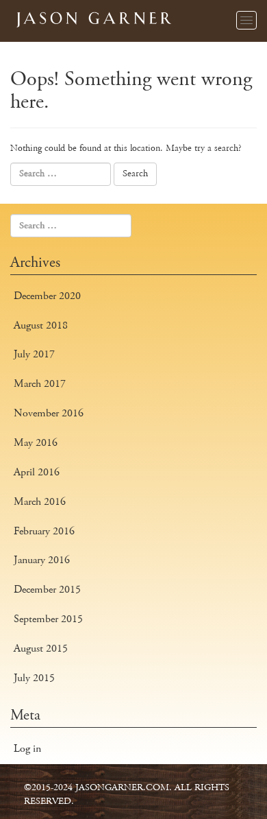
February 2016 (44, 531)
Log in (27, 748)
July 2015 (34, 678)
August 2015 (41, 648)
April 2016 (37, 472)
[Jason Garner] (92, 17)
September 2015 (48, 619)
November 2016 (49, 413)
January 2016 (42, 560)
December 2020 (47, 296)
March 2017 (40, 384)
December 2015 (47, 589)
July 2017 (34, 354)
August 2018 (41, 325)
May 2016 (36, 443)
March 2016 (40, 502)
